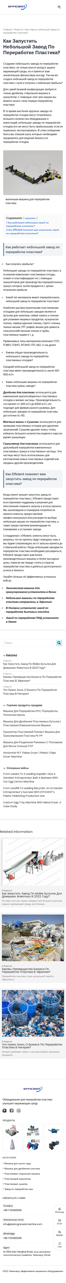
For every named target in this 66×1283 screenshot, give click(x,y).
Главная (7, 29)
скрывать (30, 218)
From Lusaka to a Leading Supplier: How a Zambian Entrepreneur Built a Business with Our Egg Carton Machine (30, 777)
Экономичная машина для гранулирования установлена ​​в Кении (31, 590)
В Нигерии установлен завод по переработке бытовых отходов (27, 610)
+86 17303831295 (12, 1210)
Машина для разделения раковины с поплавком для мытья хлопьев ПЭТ (32, 744)
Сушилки (33, 422)
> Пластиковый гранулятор (17, 1178)
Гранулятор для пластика (20, 444)
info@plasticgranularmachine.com (22, 1224)
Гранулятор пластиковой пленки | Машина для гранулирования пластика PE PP (31, 734)
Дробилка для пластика (18, 392)
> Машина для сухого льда (17, 1163)
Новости (8, 660)
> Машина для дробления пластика (21, 1168)
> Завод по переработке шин (18, 1189)
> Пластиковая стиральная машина (21, 1173)
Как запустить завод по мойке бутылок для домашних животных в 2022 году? (29, 666)
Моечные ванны (13, 422)
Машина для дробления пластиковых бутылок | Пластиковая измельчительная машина (32, 723)
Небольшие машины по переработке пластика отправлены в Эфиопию (30, 600)
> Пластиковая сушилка (15, 1184)
